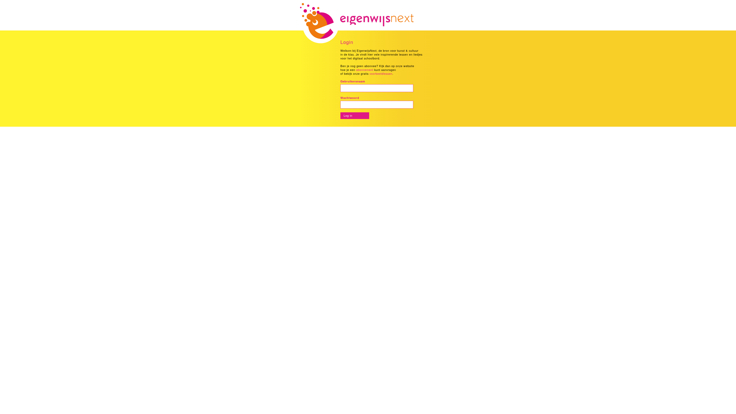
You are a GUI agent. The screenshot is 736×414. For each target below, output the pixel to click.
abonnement (364, 70)
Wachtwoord (349, 98)
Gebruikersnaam (352, 81)
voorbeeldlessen (381, 73)
